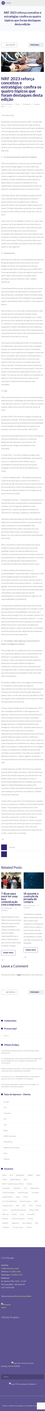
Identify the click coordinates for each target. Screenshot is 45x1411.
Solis (36, 1223)
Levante (38, 1206)
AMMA (30, 1175)
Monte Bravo (8, 1142)
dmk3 (18, 1197)
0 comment (26, 104)
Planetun (7, 1159)
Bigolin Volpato (15, 1179)
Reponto (5, 1223)
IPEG (23, 1206)
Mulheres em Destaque (11, 1148)
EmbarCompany (25, 1201)
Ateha (38, 1175)
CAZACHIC (17, 1188)
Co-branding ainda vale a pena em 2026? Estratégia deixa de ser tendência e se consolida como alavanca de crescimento (21, 1061)
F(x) (5, 1119)
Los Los (4, 1210)
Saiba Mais (8, 953)
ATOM (4, 1179)
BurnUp (29, 1184)
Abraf (4, 1175)
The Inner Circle (17, 1227)
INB (17, 1206)
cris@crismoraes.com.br (10, 1268)
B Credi (6, 1102)
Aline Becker (20, 1175)
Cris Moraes (8, 104)
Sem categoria (27, 1223)
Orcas (17, 104)
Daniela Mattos (7, 1197)
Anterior (10, 45)
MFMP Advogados (10, 1136)
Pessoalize (30, 1214)
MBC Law (5, 1214)
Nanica (14, 1214)
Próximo (34, 45)
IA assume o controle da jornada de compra (31, 897)
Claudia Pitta (34, 1188)
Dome (25, 1197)
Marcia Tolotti (34, 1210)
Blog (25, 1179)
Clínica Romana (23, 1192)
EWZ (36, 1201)
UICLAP (29, 1227)
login (19, 975)
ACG (11, 1175)
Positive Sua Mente (18, 1219)
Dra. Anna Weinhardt (9, 1201)
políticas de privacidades (22, 1296)
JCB (5, 1125)
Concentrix (7, 1113)
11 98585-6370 (16, 1275)
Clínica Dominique (8, 1192)
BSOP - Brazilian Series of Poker (13, 1184)
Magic (6, 1130)
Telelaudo (5, 1227)
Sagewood (15, 1223)
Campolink (6, 1188)
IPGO (31, 1206)
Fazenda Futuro (7, 1206)
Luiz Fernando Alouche (18, 1210)
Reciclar (30, 1219)
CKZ (5, 1107)
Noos (5, 1153)
